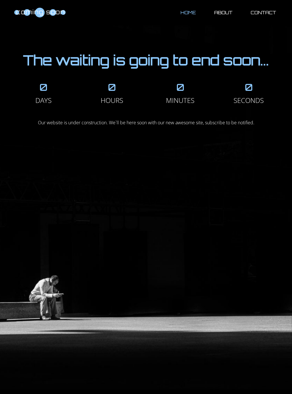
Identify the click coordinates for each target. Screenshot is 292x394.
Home (188, 12)
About (223, 12)
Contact (263, 12)
